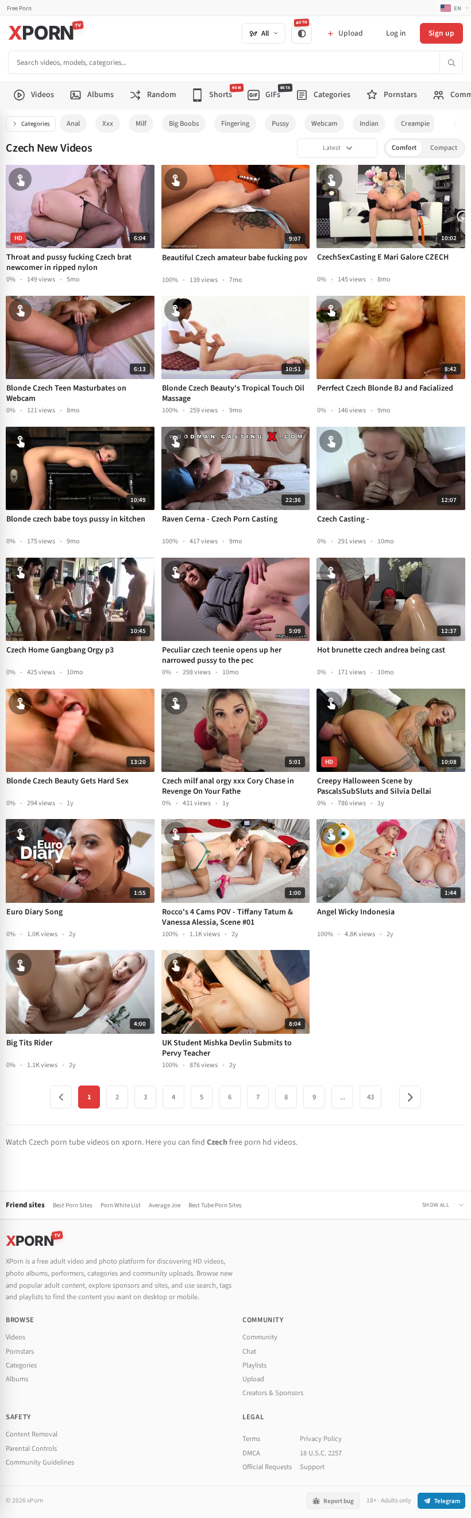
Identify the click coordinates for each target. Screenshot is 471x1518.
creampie (415, 123)
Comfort (404, 148)
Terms (251, 1439)
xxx (107, 123)
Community (259, 1337)
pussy (280, 123)
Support (312, 1467)
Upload (253, 1379)
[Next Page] (410, 1097)
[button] (458, 124)
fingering (235, 123)
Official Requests (267, 1467)
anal (73, 123)
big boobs (184, 123)
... (342, 1097)
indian (369, 123)
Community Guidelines (40, 1462)
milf (141, 123)
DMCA (251, 1453)
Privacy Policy (321, 1439)
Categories (35, 123)
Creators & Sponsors (272, 1393)
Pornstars (20, 1351)
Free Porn (19, 8)
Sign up (441, 33)
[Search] (450, 62)
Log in (396, 33)
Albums (17, 1379)
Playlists (254, 1365)
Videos (15, 1337)
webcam (324, 123)
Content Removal (31, 1434)
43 (370, 1097)
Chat (249, 1351)
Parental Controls (31, 1448)
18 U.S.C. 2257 (321, 1453)
